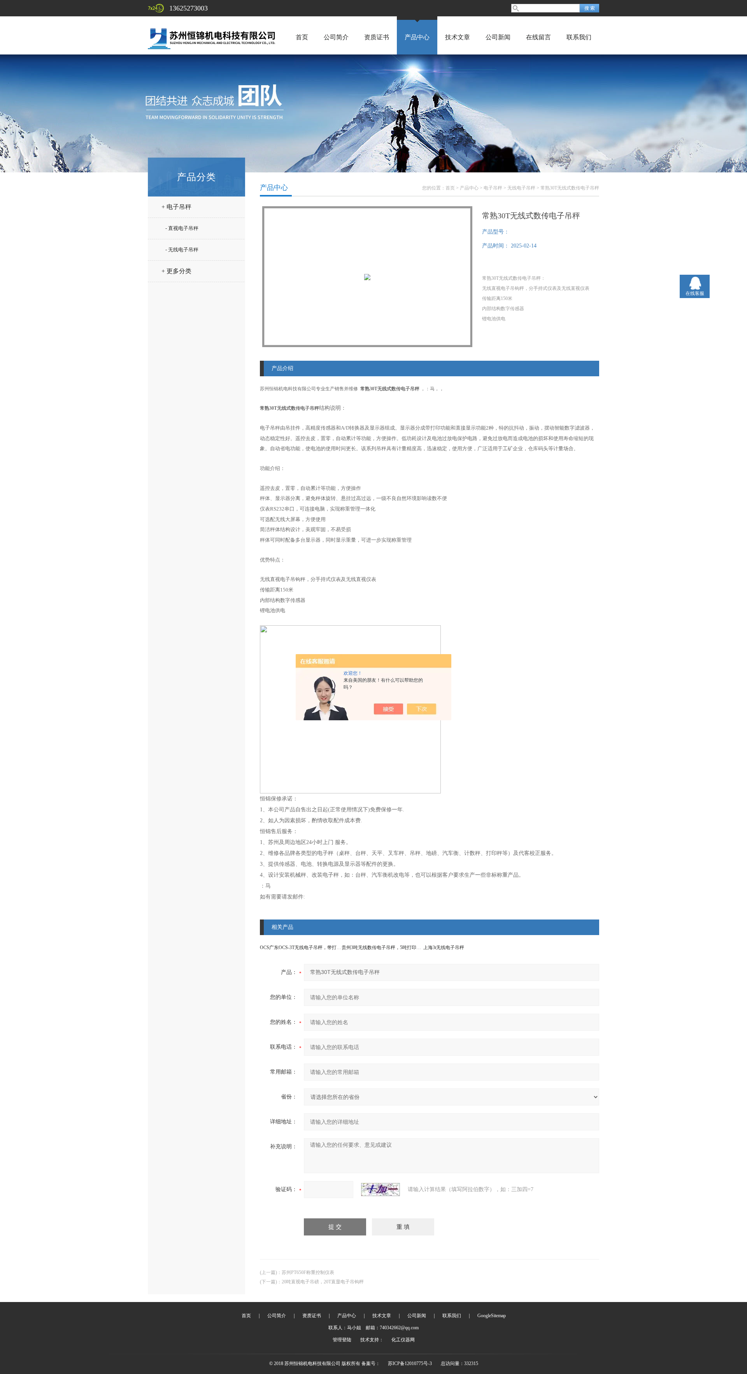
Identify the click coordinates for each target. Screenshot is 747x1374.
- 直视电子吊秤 (181, 228)
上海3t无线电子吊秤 (443, 947)
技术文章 (457, 37)
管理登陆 (342, 1339)
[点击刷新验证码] (380, 1189)
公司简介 (336, 37)
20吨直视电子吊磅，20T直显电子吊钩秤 (323, 1282)
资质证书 (376, 37)
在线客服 (695, 293)
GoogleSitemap (491, 1315)
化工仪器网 (403, 1339)
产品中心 (417, 37)
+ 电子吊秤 (176, 207)
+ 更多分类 (176, 271)
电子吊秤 (493, 188)
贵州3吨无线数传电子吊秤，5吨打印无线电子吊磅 (393, 947)
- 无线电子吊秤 (181, 250)
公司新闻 (498, 37)
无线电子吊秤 (521, 188)
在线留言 (538, 37)
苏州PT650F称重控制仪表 (308, 1272)
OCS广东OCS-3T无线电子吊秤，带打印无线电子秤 (312, 947)
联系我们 (578, 37)
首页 (302, 37)
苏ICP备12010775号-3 (410, 1363)
